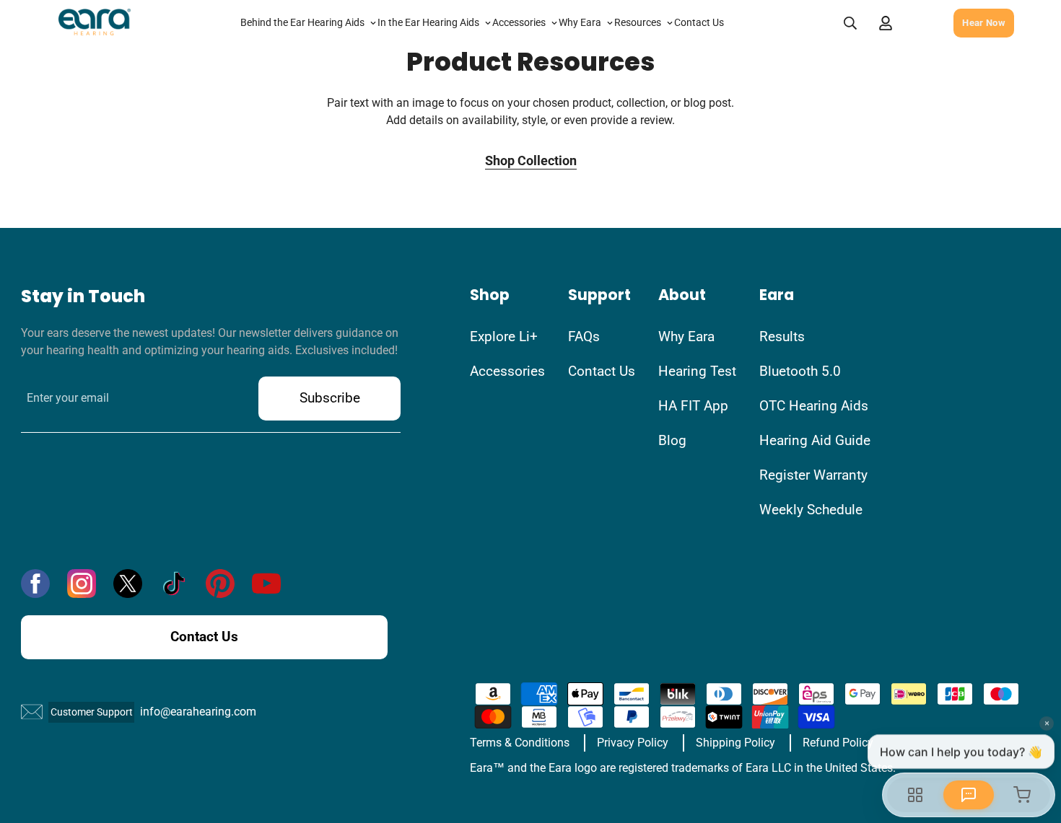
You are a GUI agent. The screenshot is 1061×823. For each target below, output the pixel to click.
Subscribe (330, 398)
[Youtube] (266, 583)
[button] (920, 22)
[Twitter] (127, 583)
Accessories (519, 23)
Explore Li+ (504, 336)
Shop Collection (531, 160)
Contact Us (699, 23)
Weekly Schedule (811, 509)
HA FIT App (693, 405)
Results (782, 336)
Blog (672, 440)
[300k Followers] (35, 583)
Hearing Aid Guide (814, 440)
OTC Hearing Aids (813, 405)
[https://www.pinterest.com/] (220, 583)
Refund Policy (838, 742)
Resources (637, 23)
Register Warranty (813, 475)
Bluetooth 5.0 (800, 371)
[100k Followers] (81, 583)
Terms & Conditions (519, 742)
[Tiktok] (174, 583)
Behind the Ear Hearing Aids (302, 23)
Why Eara (580, 23)
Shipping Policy (735, 742)
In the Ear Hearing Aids (428, 23)
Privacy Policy (632, 742)
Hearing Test (697, 371)
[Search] (850, 23)
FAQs (584, 336)
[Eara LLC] (94, 23)
